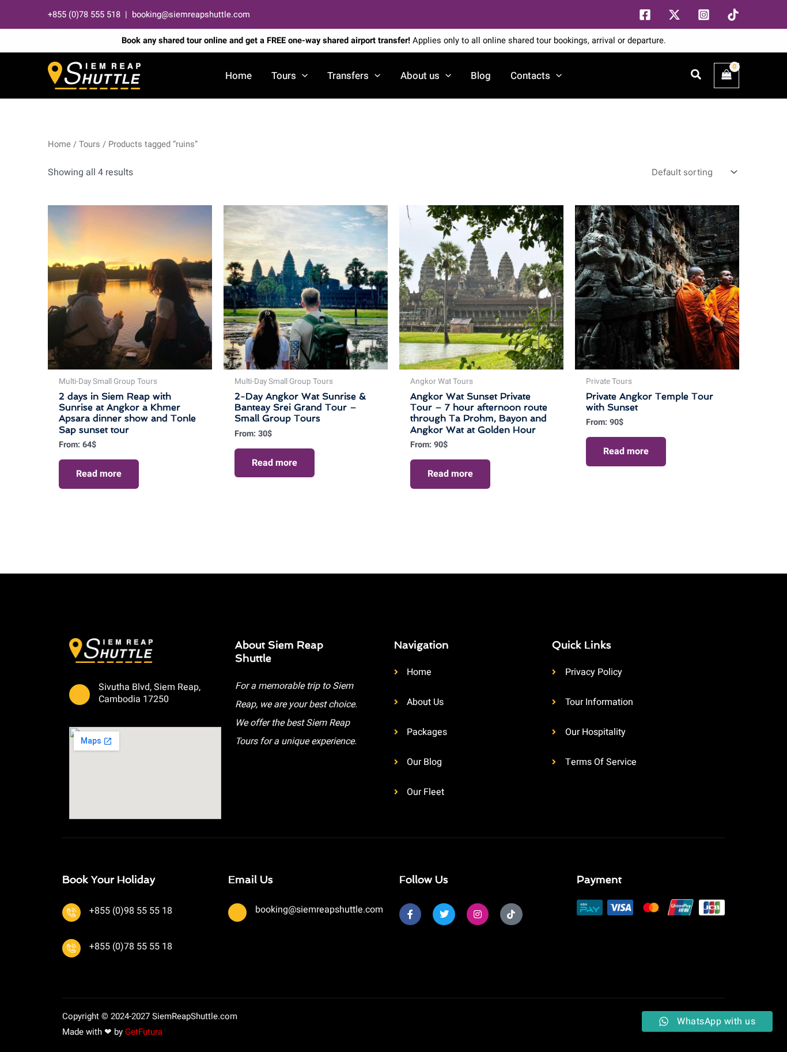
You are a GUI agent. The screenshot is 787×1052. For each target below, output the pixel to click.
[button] (302, 75)
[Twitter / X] (674, 15)
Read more (99, 474)
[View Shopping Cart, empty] (726, 75)
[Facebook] (645, 15)
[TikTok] (733, 15)
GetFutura (143, 1031)
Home (59, 144)
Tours (89, 144)
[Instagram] (704, 15)
